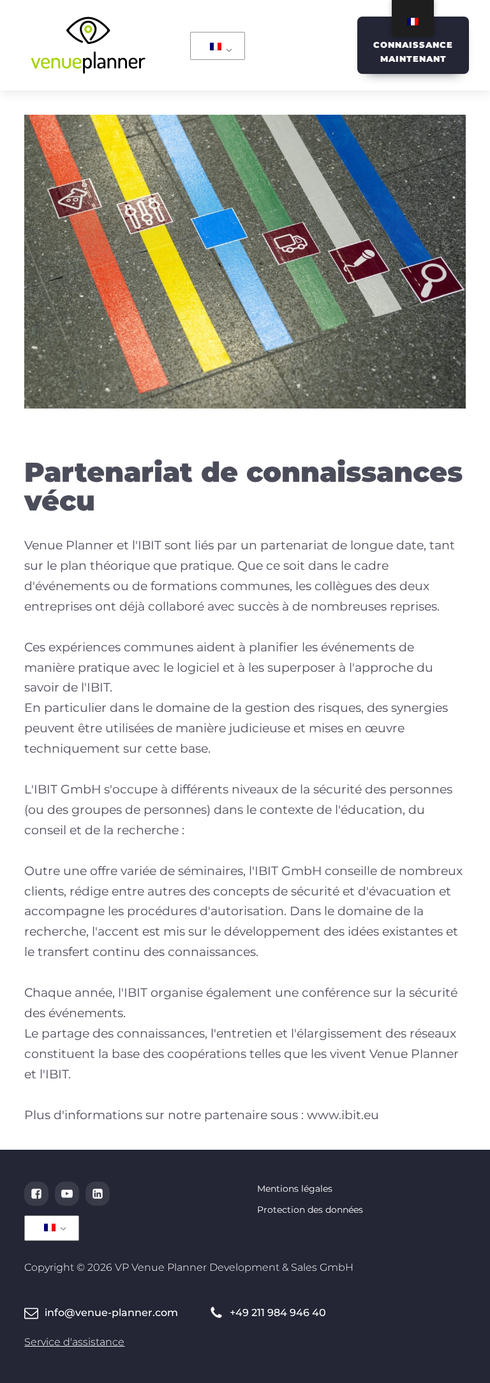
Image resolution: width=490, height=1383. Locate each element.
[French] (215, 47)
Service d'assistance (74, 1342)
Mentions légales (294, 1188)
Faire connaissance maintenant (413, 44)
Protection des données (310, 1209)
